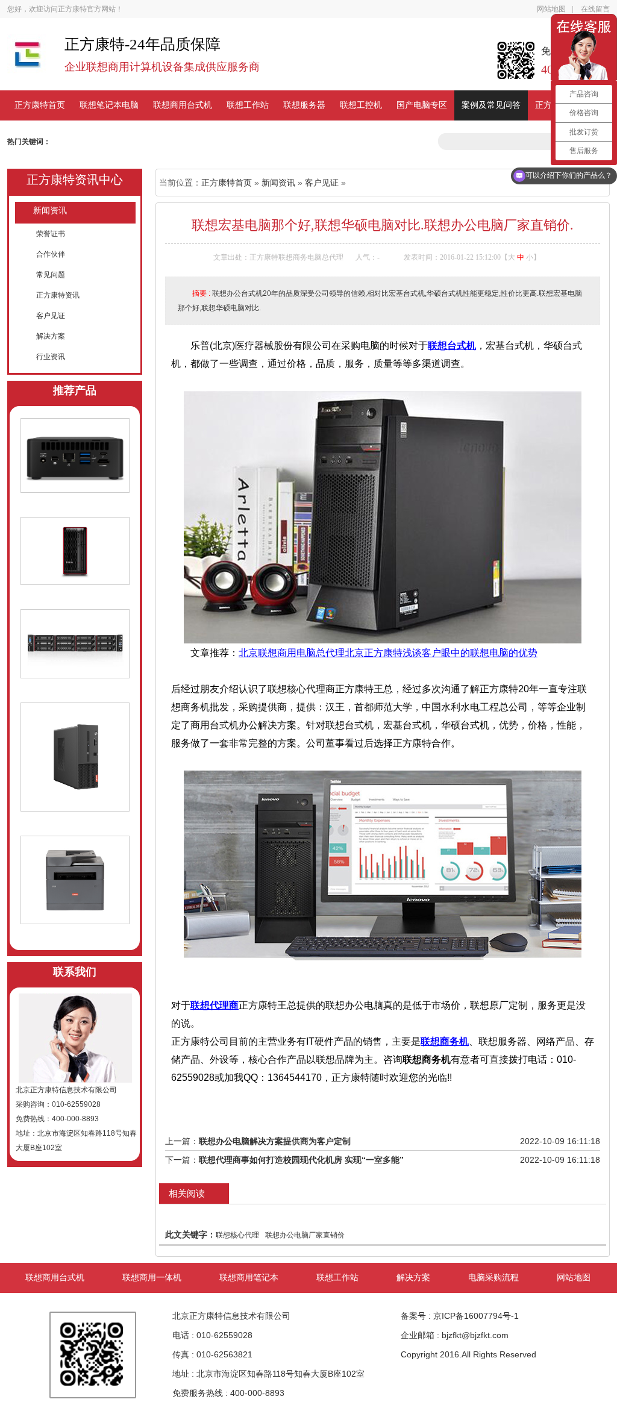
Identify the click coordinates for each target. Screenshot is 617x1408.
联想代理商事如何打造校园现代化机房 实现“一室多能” (301, 1160)
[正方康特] (26, 60)
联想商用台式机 (182, 105)
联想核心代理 (237, 1235)
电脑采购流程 (493, 1277)
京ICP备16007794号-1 (476, 1316)
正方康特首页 (39, 105)
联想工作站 (248, 105)
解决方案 (50, 336)
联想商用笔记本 (248, 1277)
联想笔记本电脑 (109, 105)
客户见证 (50, 315)
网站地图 (551, 9)
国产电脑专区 (421, 105)
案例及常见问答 (491, 105)
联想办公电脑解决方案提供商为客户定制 (275, 1141)
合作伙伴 (50, 254)
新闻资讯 (50, 210)
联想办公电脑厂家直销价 (305, 1235)
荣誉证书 (50, 234)
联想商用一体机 (151, 1277)
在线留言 (595, 9)
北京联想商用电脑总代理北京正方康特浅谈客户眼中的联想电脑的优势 (388, 653)
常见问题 (50, 275)
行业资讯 (50, 356)
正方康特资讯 (58, 295)
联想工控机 (361, 105)
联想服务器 (304, 105)
